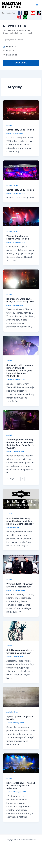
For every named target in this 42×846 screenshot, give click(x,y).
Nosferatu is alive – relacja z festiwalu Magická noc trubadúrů (20, 785)
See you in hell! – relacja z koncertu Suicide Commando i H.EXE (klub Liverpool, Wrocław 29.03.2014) (19, 370)
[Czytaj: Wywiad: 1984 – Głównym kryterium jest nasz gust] (21, 564)
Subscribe (21, 63)
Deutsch (11, 55)
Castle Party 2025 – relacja (20, 190)
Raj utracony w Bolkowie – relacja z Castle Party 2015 (20, 300)
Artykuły (9, 125)
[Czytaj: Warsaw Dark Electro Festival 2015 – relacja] (21, 216)
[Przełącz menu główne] (37, 5)
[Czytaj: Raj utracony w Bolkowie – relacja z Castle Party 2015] (21, 279)
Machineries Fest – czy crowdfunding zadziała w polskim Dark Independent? (20, 521)
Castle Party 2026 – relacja (20, 129)
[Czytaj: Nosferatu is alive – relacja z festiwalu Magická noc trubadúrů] (21, 763)
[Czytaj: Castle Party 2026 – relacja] (21, 110)
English (11, 46)
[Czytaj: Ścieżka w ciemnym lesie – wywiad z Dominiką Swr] (21, 630)
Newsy (16, 185)
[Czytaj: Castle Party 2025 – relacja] (21, 170)
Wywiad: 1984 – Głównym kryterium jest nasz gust (19, 585)
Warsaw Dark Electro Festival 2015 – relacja (17, 237)
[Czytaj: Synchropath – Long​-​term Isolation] (21, 697)
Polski (10, 50)
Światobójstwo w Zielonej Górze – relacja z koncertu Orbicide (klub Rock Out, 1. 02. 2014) (20, 443)
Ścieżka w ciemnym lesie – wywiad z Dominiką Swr (20, 651)
